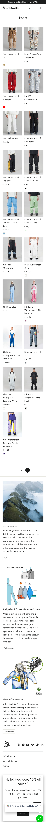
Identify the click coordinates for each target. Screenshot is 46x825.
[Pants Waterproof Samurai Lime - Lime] (26, 230)
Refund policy (9, 756)
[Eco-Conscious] (23, 501)
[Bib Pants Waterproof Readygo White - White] (4, 408)
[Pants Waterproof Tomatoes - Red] (4, 107)
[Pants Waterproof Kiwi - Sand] (4, 65)
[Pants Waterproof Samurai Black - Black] (26, 188)
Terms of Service (10, 760)
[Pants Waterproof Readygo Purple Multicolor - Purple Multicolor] (4, 454)
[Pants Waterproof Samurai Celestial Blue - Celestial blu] (4, 233)
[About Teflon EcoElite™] (23, 674)
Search (6, 765)
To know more (9, 558)
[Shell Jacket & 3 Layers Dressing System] (23, 584)
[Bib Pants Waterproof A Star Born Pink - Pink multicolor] (26, 321)
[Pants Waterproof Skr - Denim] (26, 363)
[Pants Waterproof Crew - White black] (26, 275)
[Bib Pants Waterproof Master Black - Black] (26, 408)
